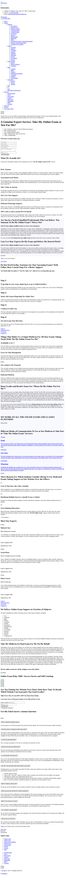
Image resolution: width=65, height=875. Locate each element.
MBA (12, 40)
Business (9, 24)
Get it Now (4, 261)
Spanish (13, 84)
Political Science (15, 64)
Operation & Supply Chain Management (21, 41)
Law (8, 89)
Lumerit (9, 98)
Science (9, 46)
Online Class (7, 839)
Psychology (14, 58)
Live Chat (3, 331)
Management (14, 36)
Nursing (13, 52)
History (13, 63)
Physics (13, 56)
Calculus (13, 69)
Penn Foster (10, 96)
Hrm (8, 86)
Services (6, 92)
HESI (8, 102)
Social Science (11, 61)
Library (6, 23)
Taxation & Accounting (17, 44)
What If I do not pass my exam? (9, 801)
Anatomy (13, 47)
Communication (15, 30)
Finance (13, 35)
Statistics (13, 76)
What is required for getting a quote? (10, 722)
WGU (9, 95)
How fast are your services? (8, 818)
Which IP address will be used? (9, 783)
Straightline (10, 101)
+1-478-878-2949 (13, 12)
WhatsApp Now (5, 330)
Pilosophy (13, 55)
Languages (10, 79)
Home (5, 21)
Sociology (13, 66)
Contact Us (4, 333)
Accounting (14, 26)
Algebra (13, 72)
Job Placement (11, 93)
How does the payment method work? (10, 746)
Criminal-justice (15, 32)
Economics (14, 33)
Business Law (14, 27)
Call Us (3, 328)
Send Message (5, 154)
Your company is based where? (9, 810)
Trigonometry (14, 78)
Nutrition (13, 53)
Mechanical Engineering (13, 90)
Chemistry (13, 50)
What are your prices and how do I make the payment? (14, 791)
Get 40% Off (4, 706)
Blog (5, 849)
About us (6, 105)
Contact (6, 848)
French (13, 82)
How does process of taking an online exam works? (14, 729)
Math (8, 67)
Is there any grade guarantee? (8, 739)
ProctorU (9, 104)
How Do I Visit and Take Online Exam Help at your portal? (15, 765)
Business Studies (15, 29)
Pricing (6, 107)
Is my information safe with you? (9, 755)
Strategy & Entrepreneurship (18, 43)
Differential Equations (17, 73)
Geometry (13, 75)
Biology (13, 49)
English (13, 81)
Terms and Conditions (10, 842)
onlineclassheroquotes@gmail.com (17, 14)
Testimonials (7, 845)
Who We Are (7, 843)
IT (8, 87)
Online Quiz (7, 840)
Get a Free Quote (8, 109)
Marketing (13, 38)
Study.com (10, 99)
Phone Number (5, 702)
